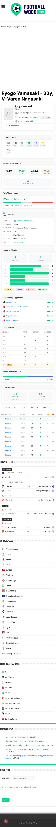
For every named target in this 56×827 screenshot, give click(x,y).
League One (10, 622)
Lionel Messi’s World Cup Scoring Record (20, 741)
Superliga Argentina (13, 654)
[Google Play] (37, 823)
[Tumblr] (31, 823)
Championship (11, 601)
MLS (7, 633)
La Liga (8, 554)
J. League (46, 118)
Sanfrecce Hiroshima (13, 311)
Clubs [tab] (22, 408)
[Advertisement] (28, 60)
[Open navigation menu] (3, 7)
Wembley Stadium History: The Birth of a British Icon (24, 745)
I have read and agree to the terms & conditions (21, 787)
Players (10, 27)
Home (3, 27)
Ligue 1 (9, 565)
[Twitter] (24, 823)
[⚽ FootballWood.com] (28, 9)
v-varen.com (18, 242)
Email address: (7, 778)
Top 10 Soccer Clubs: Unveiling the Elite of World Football (26, 749)
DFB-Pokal (10, 606)
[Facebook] (21, 823)
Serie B (8, 586)
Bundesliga (10, 570)
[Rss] (19, 823)
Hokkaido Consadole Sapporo (17, 307)
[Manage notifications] (6, 821)
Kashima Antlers (12, 320)
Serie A (8, 559)
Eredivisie (9, 575)
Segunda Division (13, 643)
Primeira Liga (11, 580)
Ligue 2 (9, 627)
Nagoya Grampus (12, 316)
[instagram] (34, 823)
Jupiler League (11, 617)
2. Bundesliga (11, 591)
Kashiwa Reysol (11, 302)
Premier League (12, 549)
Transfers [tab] (34, 408)
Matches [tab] (47, 408)
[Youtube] (29, 823)
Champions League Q (14, 596)
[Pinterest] (27, 823)
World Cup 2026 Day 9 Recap (16, 737)
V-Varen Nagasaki (25, 121)
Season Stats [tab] (9, 408)
